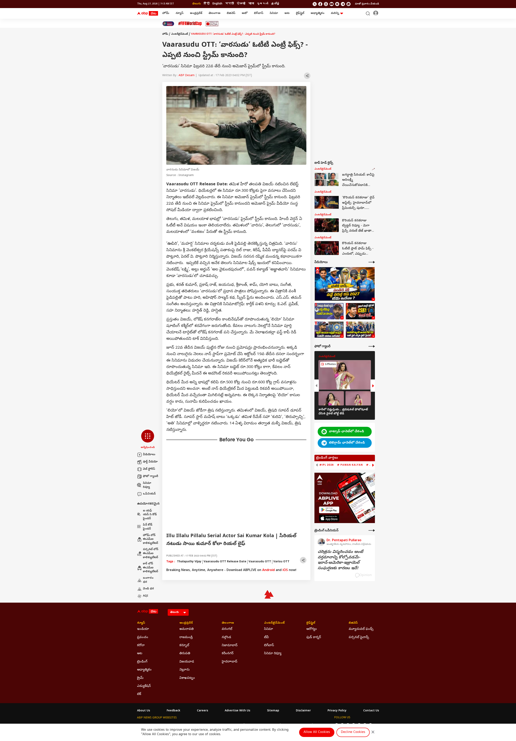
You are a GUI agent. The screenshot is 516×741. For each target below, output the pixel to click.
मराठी (229, 4)
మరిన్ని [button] (335, 13)
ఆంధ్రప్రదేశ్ (196, 13)
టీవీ (266, 637)
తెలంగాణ (214, 13)
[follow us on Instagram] (337, 4)
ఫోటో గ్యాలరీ (150, 476)
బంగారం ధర (148, 580)
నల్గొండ (226, 637)
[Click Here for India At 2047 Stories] (168, 23)
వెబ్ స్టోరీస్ (149, 469)
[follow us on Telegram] (342, 4)
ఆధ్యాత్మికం (317, 13)
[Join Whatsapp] (348, 4)
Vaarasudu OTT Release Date (225, 562)
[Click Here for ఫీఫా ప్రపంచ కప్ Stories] (190, 24)
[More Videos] (371, 262)
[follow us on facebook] (320, 4)
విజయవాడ (186, 662)
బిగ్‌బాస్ (258, 13)
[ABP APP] (329, 510)
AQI (145, 596)
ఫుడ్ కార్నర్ (313, 637)
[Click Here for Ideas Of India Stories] (212, 23)
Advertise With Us (237, 711)
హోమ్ (165, 13)
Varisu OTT (281, 562)
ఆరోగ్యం (311, 629)
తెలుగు (196, 4)
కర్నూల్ (184, 645)
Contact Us (371, 711)
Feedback (173, 711)
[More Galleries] (371, 346)
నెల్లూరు (184, 670)
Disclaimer (303, 711)
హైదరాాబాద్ (229, 662)
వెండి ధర (148, 589)
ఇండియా (143, 629)
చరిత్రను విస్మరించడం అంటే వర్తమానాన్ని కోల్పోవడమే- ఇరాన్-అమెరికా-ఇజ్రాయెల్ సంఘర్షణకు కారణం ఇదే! (340, 560)
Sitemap (273, 711)
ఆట (286, 13)
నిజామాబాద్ (229, 645)
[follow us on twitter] (314, 4)
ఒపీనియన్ (149, 494)
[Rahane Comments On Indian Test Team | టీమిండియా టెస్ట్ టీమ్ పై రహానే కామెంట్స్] (329, 311)
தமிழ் (275, 4)
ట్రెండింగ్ (142, 662)
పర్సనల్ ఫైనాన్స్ (359, 637)
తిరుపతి (184, 653)
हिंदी (206, 4)
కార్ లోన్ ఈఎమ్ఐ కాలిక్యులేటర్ (150, 568)
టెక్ (139, 694)
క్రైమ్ (140, 678)
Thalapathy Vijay (189, 562)
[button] (147, 439)
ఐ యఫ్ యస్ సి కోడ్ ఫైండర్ (150, 515)
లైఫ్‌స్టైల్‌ (300, 13)
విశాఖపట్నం (187, 678)
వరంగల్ (227, 629)
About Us (143, 711)
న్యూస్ (179, 13)
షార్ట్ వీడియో (150, 462)
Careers (202, 711)
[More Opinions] (371, 530)
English (217, 4)
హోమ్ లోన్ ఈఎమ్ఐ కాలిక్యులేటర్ (150, 539)
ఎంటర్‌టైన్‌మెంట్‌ (179, 34)
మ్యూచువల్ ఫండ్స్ (361, 629)
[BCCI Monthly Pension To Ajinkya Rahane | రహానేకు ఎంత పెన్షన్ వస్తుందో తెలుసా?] (329, 329)
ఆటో (245, 13)
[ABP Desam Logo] (147, 13)
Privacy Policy (337, 711)
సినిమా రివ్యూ (147, 485)
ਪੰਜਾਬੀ (241, 4)
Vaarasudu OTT (260, 562)
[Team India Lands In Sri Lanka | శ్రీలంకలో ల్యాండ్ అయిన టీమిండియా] (360, 329)
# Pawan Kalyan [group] (350, 464)
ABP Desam (187, 76)
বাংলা (251, 4)
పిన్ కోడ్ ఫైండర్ (147, 527)
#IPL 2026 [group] (326, 464)
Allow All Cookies (317, 732)
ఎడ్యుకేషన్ (144, 686)
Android (268, 570)
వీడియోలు (149, 455)
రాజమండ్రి (186, 637)
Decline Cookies (353, 732)
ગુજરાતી (262, 4)
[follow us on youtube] (331, 4)
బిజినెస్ (231, 13)
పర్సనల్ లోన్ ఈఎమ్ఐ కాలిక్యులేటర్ (150, 553)
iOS (285, 570)
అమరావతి (186, 629)
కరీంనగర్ (227, 653)
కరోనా (141, 645)
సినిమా (274, 13)
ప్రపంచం (142, 637)
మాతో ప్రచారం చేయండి (367, 4)
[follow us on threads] (326, 4)
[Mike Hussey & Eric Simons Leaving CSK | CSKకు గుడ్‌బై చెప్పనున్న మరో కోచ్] (360, 311)
